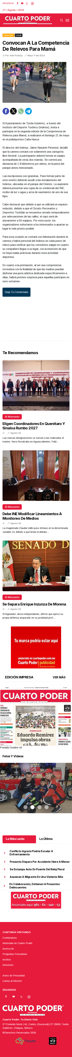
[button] (36, 733)
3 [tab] (40, 743)
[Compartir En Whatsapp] (21, 113)
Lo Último (46, 839)
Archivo (7, 959)
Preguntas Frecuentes (15, 954)
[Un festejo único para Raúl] (36, 792)
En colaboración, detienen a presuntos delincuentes (34, 885)
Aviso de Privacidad (14, 975)
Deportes (8, 35)
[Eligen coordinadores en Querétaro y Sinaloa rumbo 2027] (36, 385)
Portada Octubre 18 (11, 747)
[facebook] (17, 3)
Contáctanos (10, 937)
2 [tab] (32, 743)
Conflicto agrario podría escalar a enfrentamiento (31, 852)
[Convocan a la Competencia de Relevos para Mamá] (36, 82)
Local (18, 35)
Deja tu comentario (16, 292)
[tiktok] (32, 3)
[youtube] (22, 3)
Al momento (12, 416)
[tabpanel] (36, 718)
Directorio (8, 964)
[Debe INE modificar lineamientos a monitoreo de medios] (36, 475)
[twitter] (27, 3)
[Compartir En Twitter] (13, 113)
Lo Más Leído (15, 839)
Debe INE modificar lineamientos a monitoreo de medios (32, 516)
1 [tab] (25, 743)
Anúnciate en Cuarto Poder (17, 943)
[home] (28, 20)
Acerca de (8, 948)
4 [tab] (47, 743)
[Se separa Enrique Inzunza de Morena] (36, 566)
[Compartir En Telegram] (28, 113)
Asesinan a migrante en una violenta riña (36, 877)
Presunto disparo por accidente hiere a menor (40, 861)
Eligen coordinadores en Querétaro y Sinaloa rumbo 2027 (34, 425)
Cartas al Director (12, 980)
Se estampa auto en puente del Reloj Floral (37, 869)
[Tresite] (26, 1041)
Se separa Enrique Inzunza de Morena (34, 604)
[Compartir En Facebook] (6, 113)
